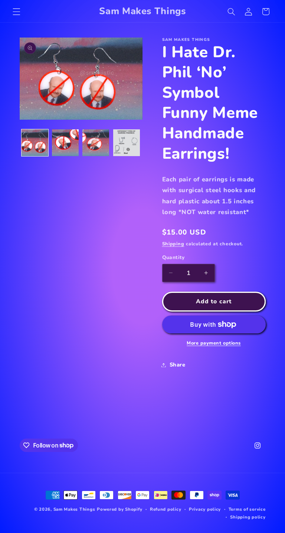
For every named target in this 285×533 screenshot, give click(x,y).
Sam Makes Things (74, 509)
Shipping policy (247, 517)
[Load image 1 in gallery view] (35, 142)
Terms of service (247, 509)
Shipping (173, 243)
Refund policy (165, 509)
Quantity (173, 257)
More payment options (214, 343)
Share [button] (178, 364)
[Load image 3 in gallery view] (95, 142)
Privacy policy (205, 509)
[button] (16, 11)
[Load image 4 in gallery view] (126, 142)
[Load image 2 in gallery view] (65, 142)
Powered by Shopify (119, 509)
